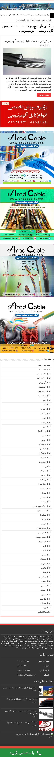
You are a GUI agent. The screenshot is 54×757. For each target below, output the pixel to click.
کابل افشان (45, 413)
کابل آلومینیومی (44, 45)
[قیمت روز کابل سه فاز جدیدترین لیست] (46, 691)
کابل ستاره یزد (44, 484)
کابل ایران (46, 422)
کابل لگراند (45, 563)
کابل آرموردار (44, 382)
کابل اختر (46, 405)
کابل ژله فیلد (45, 480)
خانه (50, 20)
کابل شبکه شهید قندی (41, 506)
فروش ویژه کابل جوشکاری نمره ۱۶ (22, 699)
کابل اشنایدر (45, 409)
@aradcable (22, 666)
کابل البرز (46, 418)
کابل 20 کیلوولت (43, 378)
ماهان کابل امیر (44, 612)
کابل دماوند (45, 458)
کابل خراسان (45, 449)
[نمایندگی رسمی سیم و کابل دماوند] (46, 726)
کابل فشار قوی (44, 533)
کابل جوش (45, 440)
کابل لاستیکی (45, 559)
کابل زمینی (45, 475)
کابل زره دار (45, 471)
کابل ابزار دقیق (44, 396)
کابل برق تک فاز (43, 431)
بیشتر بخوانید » (43, 95)
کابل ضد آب (45, 519)
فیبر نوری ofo (44, 369)
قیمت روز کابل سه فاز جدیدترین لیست (20, 687)
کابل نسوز (46, 594)
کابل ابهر (46, 400)
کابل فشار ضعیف (43, 528)
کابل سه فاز (45, 493)
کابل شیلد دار (44, 515)
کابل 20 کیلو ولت (43, 374)
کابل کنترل (46, 550)
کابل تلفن (46, 435)
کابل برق (46, 427)
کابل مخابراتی (44, 577)
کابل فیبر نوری (44, 541)
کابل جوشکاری (44, 444)
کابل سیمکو (45, 497)
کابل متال (46, 572)
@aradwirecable (24, 670)
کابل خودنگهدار (44, 453)
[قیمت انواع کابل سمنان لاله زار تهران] (52, 734)
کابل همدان (45, 603)
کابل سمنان (45, 488)
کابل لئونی (46, 555)
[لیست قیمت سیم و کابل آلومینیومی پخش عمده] (46, 714)
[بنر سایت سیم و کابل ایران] (27, 6)
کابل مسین (45, 586)
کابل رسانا (46, 466)
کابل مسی (46, 581)
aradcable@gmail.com (26, 675)
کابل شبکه (46, 502)
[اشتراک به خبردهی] (1, 35)
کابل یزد (46, 608)
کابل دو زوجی (44, 462)
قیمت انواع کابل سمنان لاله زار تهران (33, 734)
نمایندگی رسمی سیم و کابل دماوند (22, 722)
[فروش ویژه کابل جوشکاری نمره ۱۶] (46, 703)
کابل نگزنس (45, 599)
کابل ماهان (45, 568)
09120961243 (23, 661)
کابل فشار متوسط (43, 537)
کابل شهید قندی (44, 511)
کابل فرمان (45, 524)
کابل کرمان (45, 546)
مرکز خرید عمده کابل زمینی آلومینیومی (27, 41)
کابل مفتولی (45, 590)
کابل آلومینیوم (44, 387)
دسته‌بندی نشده (43, 365)
